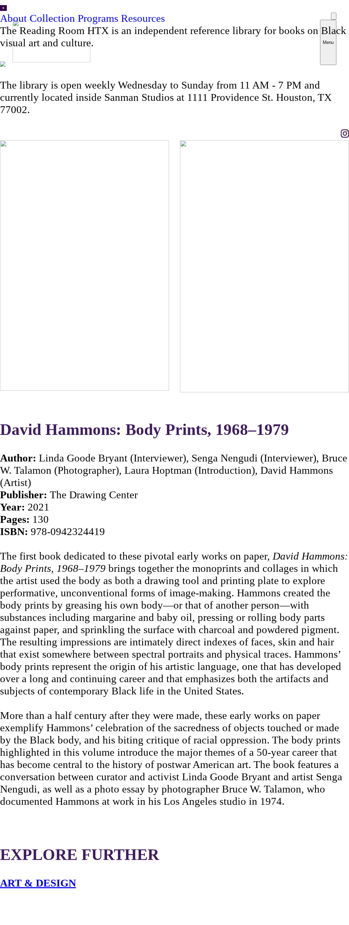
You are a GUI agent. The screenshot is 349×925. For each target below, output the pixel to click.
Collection (54, 18)
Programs (99, 18)
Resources (143, 18)
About (15, 18)
